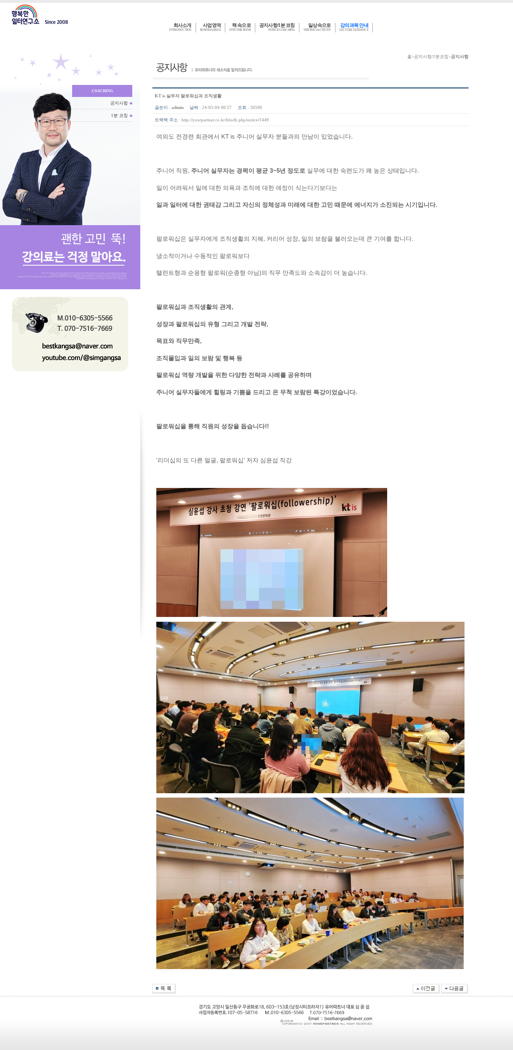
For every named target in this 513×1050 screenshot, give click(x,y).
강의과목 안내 (353, 27)
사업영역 (210, 27)
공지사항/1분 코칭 (277, 27)
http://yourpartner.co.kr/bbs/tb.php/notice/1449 (225, 119)
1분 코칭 (119, 115)
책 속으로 (240, 27)
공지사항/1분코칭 (431, 56)
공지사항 (119, 103)
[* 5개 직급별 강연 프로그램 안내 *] (455, 988)
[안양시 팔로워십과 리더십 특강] (426, 988)
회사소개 (180, 27)
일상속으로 (317, 27)
